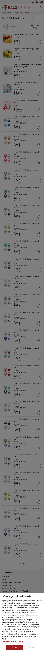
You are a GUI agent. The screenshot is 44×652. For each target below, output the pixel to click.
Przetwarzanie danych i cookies (13, 641)
